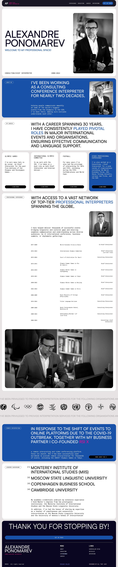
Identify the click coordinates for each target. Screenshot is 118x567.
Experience (72, 3)
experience (63, 554)
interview (92, 554)
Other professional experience (100, 157)
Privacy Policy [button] (65, 564)
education (81, 3)
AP (6, 3)
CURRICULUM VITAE (94, 549)
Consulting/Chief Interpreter (14, 3)
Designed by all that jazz (98, 564)
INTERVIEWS (95, 3)
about (62, 549)
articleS (92, 551)
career (88, 3)
